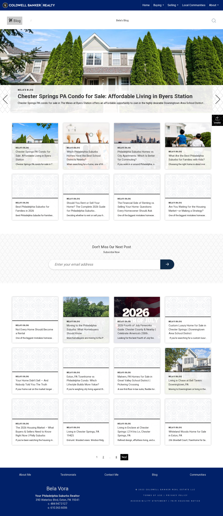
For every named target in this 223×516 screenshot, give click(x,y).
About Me (25, 474)
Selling (173, 6)
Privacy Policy (177, 495)
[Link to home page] (30, 5)
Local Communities (193, 5)
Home (146, 5)
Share (217, 123)
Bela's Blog (25, 90)
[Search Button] (214, 20)
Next (124, 457)
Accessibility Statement (149, 501)
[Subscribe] (167, 264)
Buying (159, 6)
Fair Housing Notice (186, 501)
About (214, 6)
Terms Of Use (153, 495)
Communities (198, 474)
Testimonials (68, 474)
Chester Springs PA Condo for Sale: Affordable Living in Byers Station (105, 96)
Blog (154, 474)
